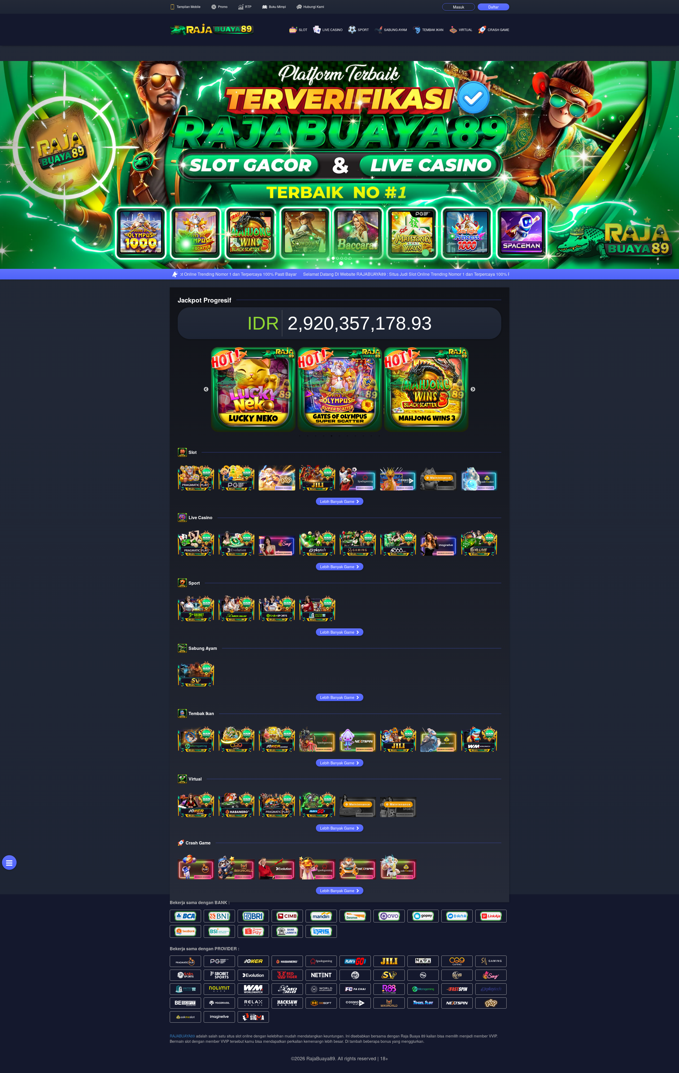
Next (473, 499)
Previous (206, 499)
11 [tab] (379, 546)
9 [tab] (363, 546)
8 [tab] (355, 546)
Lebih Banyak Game (337, 611)
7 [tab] (347, 546)
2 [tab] (307, 546)
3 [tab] (315, 546)
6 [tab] (339, 546)
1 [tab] (299, 546)
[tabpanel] (253, 499)
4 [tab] (323, 546)
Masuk (458, 7)
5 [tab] (331, 546)
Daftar (493, 7)
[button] (51, 220)
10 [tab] (371, 546)
